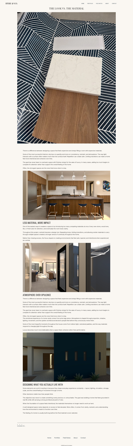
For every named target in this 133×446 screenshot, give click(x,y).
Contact (114, 3)
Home (83, 3)
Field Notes (99, 3)
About (107, 3)
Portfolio (90, 3)
